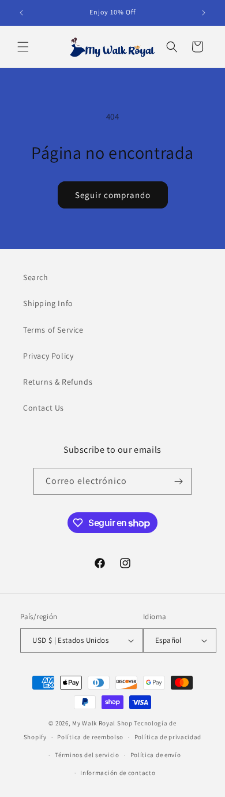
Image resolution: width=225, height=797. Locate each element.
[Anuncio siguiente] (203, 12)
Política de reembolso (90, 737)
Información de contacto (117, 773)
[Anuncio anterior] (21, 12)
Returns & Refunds (57, 382)
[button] (23, 46)
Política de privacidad (167, 737)
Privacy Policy (48, 356)
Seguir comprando (113, 194)
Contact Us (43, 408)
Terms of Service (53, 330)
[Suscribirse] (178, 481)
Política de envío (155, 755)
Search (35, 277)
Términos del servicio (87, 755)
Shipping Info (48, 303)
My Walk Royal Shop (102, 723)
